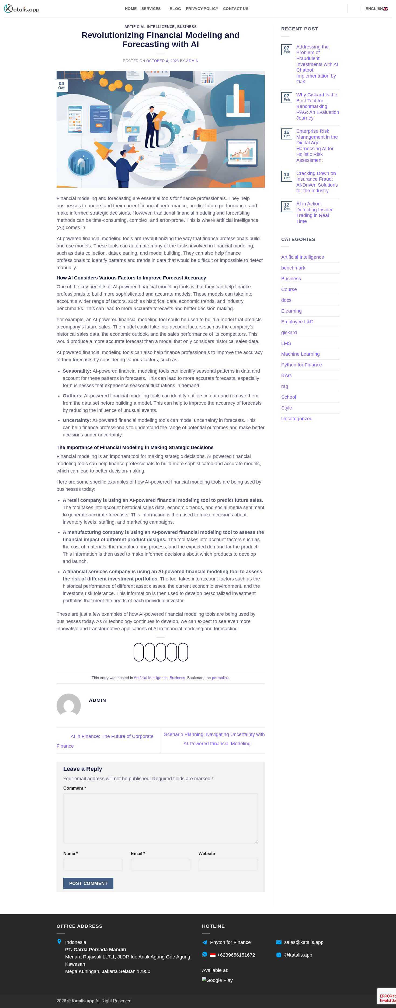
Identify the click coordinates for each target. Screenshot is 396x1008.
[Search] (354, 8)
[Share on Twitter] (150, 652)
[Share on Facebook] (139, 652)
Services (151, 8)
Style (286, 408)
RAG (286, 375)
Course (289, 289)
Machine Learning (300, 354)
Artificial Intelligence (149, 27)
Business (187, 27)
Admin (192, 61)
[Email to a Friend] (161, 652)
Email (138, 853)
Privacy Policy (202, 8)
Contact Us (235, 8)
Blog (175, 8)
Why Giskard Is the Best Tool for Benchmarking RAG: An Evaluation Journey (317, 106)
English (374, 8)
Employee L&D (297, 321)
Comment (74, 788)
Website (207, 853)
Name (70, 853)
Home (131, 8)
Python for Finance (301, 365)
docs (286, 300)
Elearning (291, 311)
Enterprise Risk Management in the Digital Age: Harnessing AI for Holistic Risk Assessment (317, 145)
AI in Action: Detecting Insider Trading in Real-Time (314, 212)
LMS (286, 343)
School (288, 397)
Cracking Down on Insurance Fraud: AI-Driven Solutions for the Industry (317, 182)
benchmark (293, 268)
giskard (289, 332)
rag (284, 386)
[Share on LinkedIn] (183, 652)
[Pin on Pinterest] (172, 652)
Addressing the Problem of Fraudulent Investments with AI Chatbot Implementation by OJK (317, 64)
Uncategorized (296, 418)
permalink (220, 678)
